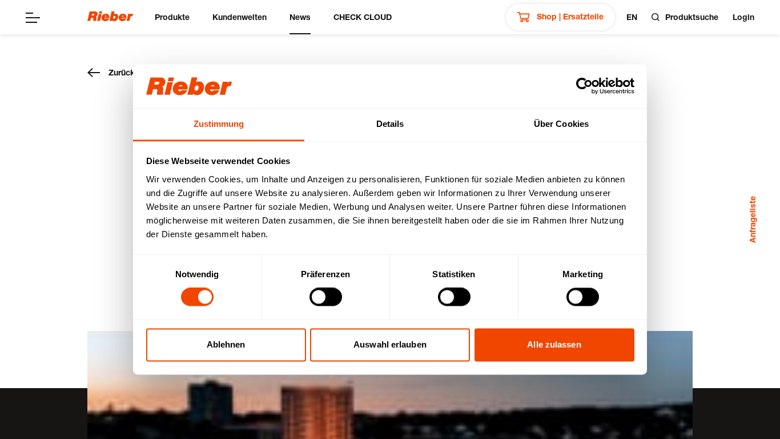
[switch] (325, 297)
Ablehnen (226, 344)
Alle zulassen (554, 344)
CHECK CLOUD (362, 17)
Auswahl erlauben (390, 344)
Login (743, 17)
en (631, 17)
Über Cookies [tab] (561, 124)
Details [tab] (390, 124)
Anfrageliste (752, 219)
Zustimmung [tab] (219, 124)
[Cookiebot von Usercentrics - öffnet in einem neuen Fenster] (584, 86)
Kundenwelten (239, 17)
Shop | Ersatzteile (569, 16)
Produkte (172, 17)
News (300, 17)
